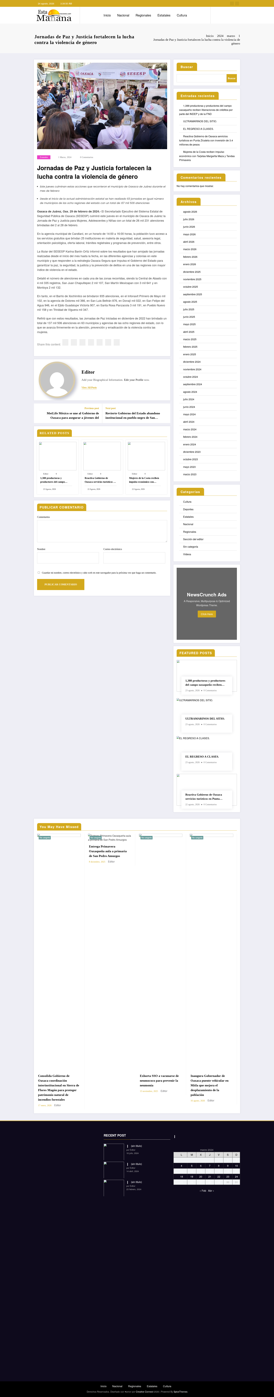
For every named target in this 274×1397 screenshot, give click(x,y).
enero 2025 (189, 354)
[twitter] (74, 342)
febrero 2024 (190, 437)
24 (236, 1172)
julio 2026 (188, 219)
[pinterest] (100, 342)
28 (209, 1177)
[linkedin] (82, 342)
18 (181, 1172)
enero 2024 (189, 444)
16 (227, 1166)
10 (236, 1161)
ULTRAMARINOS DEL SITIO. (200, 121)
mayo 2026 (189, 234)
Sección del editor (193, 539)
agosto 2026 (190, 211)
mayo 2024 (189, 414)
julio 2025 (188, 309)
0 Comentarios (86, 157)
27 (200, 1177)
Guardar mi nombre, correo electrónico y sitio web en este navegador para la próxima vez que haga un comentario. (99, 572)
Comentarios (43, 517)
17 (236, 1166)
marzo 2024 (189, 429)
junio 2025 (189, 317)
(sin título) (136, 1141)
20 (200, 1172)
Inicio (107, 15)
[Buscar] (216, 15)
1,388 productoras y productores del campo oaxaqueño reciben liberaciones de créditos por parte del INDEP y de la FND (56, 480)
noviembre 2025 (192, 279)
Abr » (211, 1186)
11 (181, 1166)
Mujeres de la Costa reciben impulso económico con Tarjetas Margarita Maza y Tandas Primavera (144, 480)
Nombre (41, 549)
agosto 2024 (190, 392)
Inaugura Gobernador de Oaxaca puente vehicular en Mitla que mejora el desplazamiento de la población (108, 1085)
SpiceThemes (180, 1386)
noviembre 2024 (192, 369)
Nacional (123, 15)
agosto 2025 (190, 301)
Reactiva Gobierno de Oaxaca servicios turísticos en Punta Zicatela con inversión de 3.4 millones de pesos (100, 480)
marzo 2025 (189, 339)
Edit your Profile (133, 379)
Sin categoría (190, 546)
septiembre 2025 (192, 294)
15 (218, 1166)
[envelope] (91, 342)
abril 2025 (188, 332)
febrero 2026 (190, 257)
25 (181, 1177)
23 (227, 1172)
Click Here (207, 614)
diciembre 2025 (192, 272)
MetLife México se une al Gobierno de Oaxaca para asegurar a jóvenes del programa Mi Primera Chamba (73, 415)
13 (200, 1166)
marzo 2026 (189, 249)
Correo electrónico (112, 549)
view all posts (89, 387)
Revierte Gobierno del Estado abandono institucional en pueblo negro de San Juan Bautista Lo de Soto (132, 415)
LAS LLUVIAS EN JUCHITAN (203, 1078)
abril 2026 (188, 241)
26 (191, 1177)
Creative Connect (144, 1386)
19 (191, 1172)
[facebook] (65, 342)
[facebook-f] (232, 3)
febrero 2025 (190, 346)
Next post (110, 408)
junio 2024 (189, 407)
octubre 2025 (190, 286)
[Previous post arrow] (38, 413)
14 (209, 1166)
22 (218, 1172)
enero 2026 (189, 264)
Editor (88, 372)
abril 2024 (188, 422)
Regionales (143, 15)
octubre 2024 (190, 377)
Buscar (187, 66)
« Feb (203, 1186)
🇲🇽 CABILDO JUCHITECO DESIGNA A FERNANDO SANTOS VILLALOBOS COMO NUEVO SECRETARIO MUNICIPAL (159, 1085)
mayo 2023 (189, 467)
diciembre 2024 (192, 361)
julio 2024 (188, 399)
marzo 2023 (189, 474)
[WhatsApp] (108, 342)
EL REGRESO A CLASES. (198, 129)
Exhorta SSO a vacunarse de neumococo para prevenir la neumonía (57, 1080)
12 (191, 1166)
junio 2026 (189, 226)
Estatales (163, 15)
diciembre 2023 (192, 452)
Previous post (92, 408)
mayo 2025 (189, 324)
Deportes (188, 509)
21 (209, 1172)
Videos (187, 554)
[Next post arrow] (166, 413)
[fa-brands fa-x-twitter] (237, 3)
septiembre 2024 (192, 384)
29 (218, 1177)
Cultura (182, 15)
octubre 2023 (190, 459)
